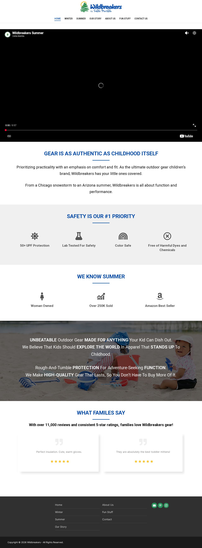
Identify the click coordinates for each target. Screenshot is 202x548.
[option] (143, 453)
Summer (81, 18)
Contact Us (141, 18)
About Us (110, 18)
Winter (69, 18)
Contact (107, 519)
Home (57, 18)
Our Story (95, 18)
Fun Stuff (125, 18)
